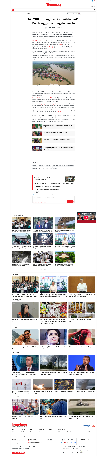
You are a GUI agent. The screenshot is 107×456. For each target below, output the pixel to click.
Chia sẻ (2, 37)
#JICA (54, 168)
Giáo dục (76, 10)
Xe (63, 10)
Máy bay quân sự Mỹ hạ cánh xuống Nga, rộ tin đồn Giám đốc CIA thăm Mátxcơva (24, 374)
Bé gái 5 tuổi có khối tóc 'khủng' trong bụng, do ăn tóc (81, 417)
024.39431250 (16, 443)
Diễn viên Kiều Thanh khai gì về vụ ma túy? (25, 320)
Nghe (2, 33)
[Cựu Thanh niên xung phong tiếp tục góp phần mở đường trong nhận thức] (21, 223)
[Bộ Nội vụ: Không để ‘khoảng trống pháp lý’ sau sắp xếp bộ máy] (43, 257)
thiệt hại (63, 53)
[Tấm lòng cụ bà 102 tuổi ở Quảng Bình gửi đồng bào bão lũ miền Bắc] (37, 126)
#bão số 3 (41, 165)
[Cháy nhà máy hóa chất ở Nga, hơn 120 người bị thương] (53, 363)
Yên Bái (60, 44)
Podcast (41, 429)
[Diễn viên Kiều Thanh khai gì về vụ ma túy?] (25, 310)
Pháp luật (49, 10)
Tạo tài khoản (43, 194)
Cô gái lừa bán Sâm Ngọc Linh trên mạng (80, 320)
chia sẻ (67, 14)
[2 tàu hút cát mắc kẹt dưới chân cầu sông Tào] (65, 223)
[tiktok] (68, 442)
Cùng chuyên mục (18, 215)
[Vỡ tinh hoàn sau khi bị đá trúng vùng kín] (53, 407)
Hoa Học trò (65, 0)
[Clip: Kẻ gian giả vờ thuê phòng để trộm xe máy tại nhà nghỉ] (21, 257)
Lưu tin (2, 40)
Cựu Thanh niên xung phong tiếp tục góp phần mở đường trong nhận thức (21, 230)
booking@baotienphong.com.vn (35, 442)
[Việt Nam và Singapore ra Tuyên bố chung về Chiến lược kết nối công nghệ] (43, 223)
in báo (73, 14)
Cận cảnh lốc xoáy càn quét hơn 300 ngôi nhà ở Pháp (85, 392)
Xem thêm (94, 10)
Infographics (61, 429)
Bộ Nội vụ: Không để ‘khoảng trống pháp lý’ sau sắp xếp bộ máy (42, 264)
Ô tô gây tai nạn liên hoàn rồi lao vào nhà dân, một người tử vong (21, 247)
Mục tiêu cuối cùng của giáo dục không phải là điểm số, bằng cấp (81, 295)
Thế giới (39, 10)
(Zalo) (37, 440)
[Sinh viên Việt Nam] (86, 426)
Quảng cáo (78, 0)
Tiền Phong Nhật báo (46, 0)
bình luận (76, 14)
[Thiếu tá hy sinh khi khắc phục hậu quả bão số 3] (37, 133)
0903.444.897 (49, 440)
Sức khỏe (35, 10)
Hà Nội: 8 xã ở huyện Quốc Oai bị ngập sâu (48, 189)
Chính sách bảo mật (85, 439)
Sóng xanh (25, 10)
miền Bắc (50, 98)
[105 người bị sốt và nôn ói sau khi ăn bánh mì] (25, 407)
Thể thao (54, 10)
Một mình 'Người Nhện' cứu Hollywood (81, 347)
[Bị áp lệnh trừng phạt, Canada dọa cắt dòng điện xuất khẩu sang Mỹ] (21, 384)
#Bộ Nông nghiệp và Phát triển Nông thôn (63, 165)
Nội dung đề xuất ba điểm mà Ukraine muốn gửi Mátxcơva (81, 373)
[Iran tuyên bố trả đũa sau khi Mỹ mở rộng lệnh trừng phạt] (43, 384)
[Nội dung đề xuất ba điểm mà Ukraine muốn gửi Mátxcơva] (81, 363)
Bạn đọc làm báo (19, 452)
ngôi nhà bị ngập (49, 47)
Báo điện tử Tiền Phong (53, 5)
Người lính (60, 10)
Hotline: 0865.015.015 (35, 0)
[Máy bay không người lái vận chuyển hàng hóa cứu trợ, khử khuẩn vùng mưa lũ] (70, 179)
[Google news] (75, 442)
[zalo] (72, 442)
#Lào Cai (41, 168)
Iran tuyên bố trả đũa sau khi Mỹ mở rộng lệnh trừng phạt (42, 392)
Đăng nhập (34, 194)
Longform (51, 429)
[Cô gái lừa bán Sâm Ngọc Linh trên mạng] (81, 310)
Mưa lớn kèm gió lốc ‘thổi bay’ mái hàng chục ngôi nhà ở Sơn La (42, 247)
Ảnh (31, 429)
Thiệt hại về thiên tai (37, 98)
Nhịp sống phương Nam (25, 436)
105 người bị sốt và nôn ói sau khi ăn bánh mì (24, 417)
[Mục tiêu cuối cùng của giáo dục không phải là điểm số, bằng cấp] (81, 284)
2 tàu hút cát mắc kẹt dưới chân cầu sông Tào (64, 230)
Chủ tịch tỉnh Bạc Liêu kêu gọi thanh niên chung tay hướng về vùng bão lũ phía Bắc (57, 148)
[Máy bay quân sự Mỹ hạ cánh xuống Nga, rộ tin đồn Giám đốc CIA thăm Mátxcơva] (25, 363)
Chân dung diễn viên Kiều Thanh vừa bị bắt (52, 348)
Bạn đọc (69, 433)
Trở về (2, 47)
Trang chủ (13, 10)
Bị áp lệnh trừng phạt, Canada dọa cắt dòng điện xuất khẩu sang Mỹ (20, 392)
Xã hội (16, 10)
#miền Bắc (48, 168)
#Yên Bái (35, 168)
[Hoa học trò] (93, 426)
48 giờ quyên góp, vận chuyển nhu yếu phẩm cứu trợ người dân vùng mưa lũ (54, 183)
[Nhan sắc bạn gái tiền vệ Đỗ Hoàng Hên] (25, 337)
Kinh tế (20, 10)
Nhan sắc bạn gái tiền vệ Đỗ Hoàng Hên (25, 348)
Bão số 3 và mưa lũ (36, 40)
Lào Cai (59, 111)
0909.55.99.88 (32, 440)
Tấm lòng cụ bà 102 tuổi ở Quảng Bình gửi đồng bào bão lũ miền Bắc (57, 125)
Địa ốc (30, 10)
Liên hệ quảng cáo (32, 439)
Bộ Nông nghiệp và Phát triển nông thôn (47, 104)
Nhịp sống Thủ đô (15, 436)
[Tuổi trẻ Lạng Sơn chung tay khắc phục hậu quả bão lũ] (37, 140)
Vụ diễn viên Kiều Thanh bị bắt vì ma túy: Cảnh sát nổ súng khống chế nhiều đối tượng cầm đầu (53, 321)
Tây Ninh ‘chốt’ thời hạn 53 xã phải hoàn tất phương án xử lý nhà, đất (64, 264)
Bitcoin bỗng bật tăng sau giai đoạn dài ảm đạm (63, 392)
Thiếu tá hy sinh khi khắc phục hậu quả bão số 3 (54, 132)
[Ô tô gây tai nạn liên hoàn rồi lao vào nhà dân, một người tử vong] (21, 239)
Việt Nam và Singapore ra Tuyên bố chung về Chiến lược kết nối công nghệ (43, 230)
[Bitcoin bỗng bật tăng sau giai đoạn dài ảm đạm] (64, 384)
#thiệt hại (48, 165)
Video (90, 10)
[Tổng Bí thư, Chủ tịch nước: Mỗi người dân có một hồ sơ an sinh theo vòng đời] (65, 239)
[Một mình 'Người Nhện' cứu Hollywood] (81, 337)
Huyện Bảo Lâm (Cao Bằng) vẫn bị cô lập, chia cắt (47, 186)
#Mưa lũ (35, 165)
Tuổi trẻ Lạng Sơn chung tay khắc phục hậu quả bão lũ (56, 139)
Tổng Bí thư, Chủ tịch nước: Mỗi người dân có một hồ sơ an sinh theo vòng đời (65, 248)
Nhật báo (23, 429)
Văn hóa (67, 10)
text (70, 14)
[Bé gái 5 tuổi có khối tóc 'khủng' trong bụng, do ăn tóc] (81, 407)
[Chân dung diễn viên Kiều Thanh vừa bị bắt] (53, 337)
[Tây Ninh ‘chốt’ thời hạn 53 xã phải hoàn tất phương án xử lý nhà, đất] (65, 257)
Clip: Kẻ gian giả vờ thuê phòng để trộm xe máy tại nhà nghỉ (20, 264)
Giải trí (71, 10)
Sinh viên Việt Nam (57, 0)
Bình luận (2, 44)
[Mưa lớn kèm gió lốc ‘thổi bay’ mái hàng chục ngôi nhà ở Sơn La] (43, 239)
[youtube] (94, 1)
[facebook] (92, 1)
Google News (79, 14)
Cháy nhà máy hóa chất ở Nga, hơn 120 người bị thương (53, 373)
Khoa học (81, 10)
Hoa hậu (86, 10)
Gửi (70, 201)
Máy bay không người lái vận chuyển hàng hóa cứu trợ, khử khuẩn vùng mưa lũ (48, 178)
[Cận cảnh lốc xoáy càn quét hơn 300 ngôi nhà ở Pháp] (85, 384)
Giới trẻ (44, 10)
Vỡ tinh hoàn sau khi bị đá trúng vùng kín (53, 417)
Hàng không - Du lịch (81, 433)
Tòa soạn (72, 0)
